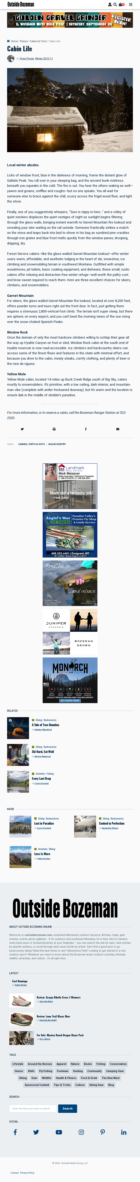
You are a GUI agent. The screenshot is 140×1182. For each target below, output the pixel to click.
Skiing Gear (96, 1084)
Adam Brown (21, 985)
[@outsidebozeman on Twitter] (36, 1132)
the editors (45, 1039)
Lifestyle (17, 1064)
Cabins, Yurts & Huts (31, 444)
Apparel (61, 1064)
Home (14, 41)
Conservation (118, 1064)
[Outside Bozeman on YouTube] (59, 1132)
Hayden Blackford (43, 729)
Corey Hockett (42, 783)
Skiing (39, 720)
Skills (31, 1071)
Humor (19, 1071)
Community (94, 1071)
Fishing (50, 773)
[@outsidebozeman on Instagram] (81, 1132)
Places (24, 41)
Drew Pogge (27, 58)
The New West (111, 1078)
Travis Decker (43, 858)
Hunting (78, 1071)
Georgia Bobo (46, 1001)
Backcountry (57, 444)
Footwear (63, 1071)
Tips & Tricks (62, 1084)
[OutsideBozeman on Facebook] (15, 1132)
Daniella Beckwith (48, 1020)
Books (88, 1064)
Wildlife (46, 1078)
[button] (22, 429)
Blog (111, 1084)
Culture (80, 1084)
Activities (40, 773)
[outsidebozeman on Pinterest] (102, 1132)
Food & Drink (89, 1078)
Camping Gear (115, 1071)
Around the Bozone (40, 1064)
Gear (34, 1078)
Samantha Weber (110, 828)
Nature (75, 1064)
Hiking (52, 849)
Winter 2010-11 (44, 58)
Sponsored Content (37, 1084)
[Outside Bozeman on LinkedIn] (123, 1132)
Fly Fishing (45, 1071)
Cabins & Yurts (38, 41)
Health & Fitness (66, 1078)
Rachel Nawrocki (43, 756)
